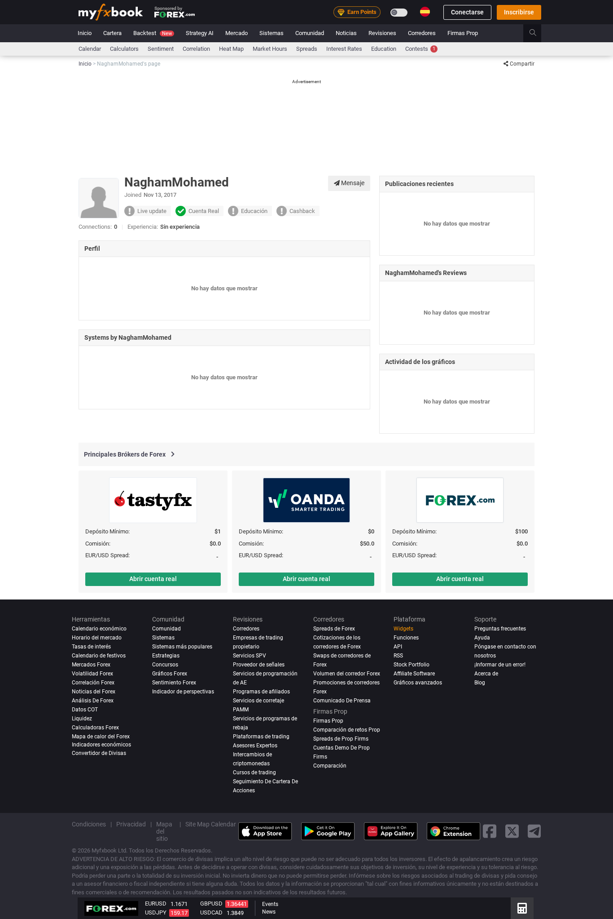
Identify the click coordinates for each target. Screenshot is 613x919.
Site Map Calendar (210, 823)
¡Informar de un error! (499, 665)
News (269, 912)
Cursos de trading (254, 772)
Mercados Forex (91, 665)
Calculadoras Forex (95, 727)
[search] (537, 33)
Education (383, 48)
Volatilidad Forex (92, 673)
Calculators (124, 48)
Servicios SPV (249, 656)
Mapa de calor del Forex (101, 736)
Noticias (346, 33)
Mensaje (352, 182)
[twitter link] (512, 831)
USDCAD (211, 912)
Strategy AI (200, 33)
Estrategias (166, 656)
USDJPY (155, 912)
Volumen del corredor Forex (346, 673)
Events (270, 904)
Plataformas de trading (261, 736)
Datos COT (85, 709)
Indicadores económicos (101, 744)
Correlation (196, 48)
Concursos (165, 665)
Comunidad (309, 33)
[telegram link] (534, 831)
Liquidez (82, 718)
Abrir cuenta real (153, 578)
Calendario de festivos (99, 656)
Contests (420, 48)
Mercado (236, 33)
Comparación (329, 765)
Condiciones (89, 823)
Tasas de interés (91, 647)
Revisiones (382, 33)
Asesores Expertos (255, 745)
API (398, 647)
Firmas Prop (462, 33)
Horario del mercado (97, 638)
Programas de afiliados (261, 691)
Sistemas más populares (182, 647)
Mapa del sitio (164, 831)
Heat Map (231, 48)
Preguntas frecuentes (500, 629)
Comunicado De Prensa (342, 700)
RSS (398, 656)
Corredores (422, 33)
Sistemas (271, 33)
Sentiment (161, 48)
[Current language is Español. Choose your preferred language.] (425, 11)
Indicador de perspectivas (183, 691)
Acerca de (486, 673)
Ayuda (482, 638)
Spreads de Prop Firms (340, 739)
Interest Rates (344, 48)
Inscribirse (519, 12)
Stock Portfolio (411, 665)
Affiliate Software (414, 673)
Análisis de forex (93, 700)
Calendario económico (99, 629)
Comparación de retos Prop (346, 730)
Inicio (85, 33)
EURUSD (155, 903)
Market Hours (270, 48)
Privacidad (131, 823)
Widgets (403, 629)
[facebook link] (489, 831)
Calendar (90, 48)
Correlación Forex (93, 682)
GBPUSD (211, 903)
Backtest (152, 33)
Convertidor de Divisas (99, 753)
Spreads (306, 48)
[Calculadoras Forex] (522, 908)
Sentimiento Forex (174, 682)
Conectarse (467, 12)
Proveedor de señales (259, 665)
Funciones (406, 638)
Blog (479, 682)
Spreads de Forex (334, 629)
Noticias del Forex (93, 691)
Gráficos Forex (169, 673)
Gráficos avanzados (418, 682)
